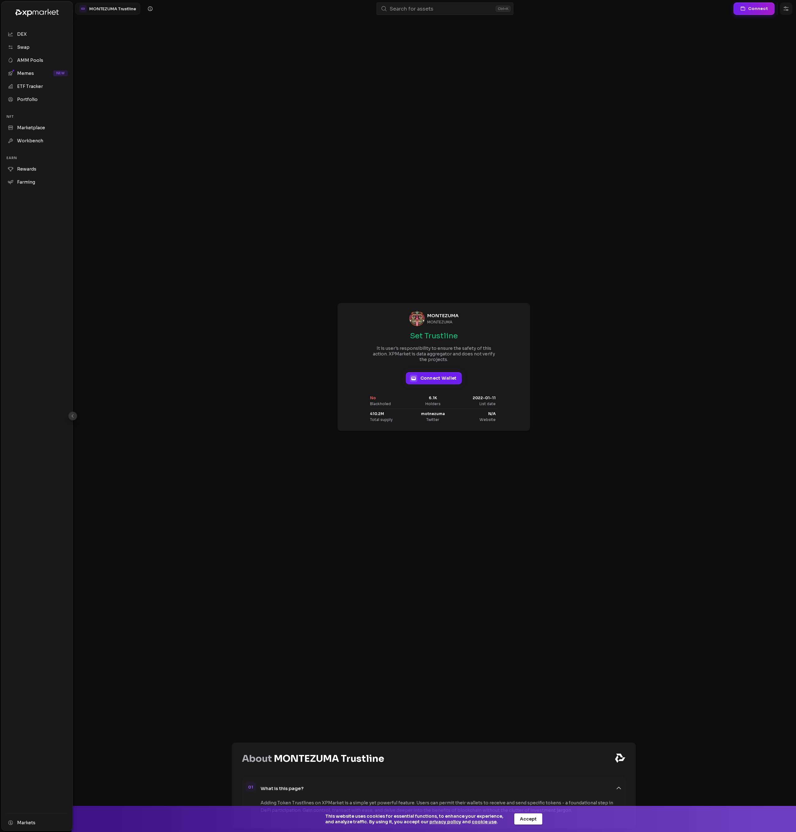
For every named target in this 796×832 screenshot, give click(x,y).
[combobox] (441, 9)
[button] (441, 788)
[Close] (72, 416)
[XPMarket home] (37, 13)
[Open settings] (786, 8)
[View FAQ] (150, 8)
